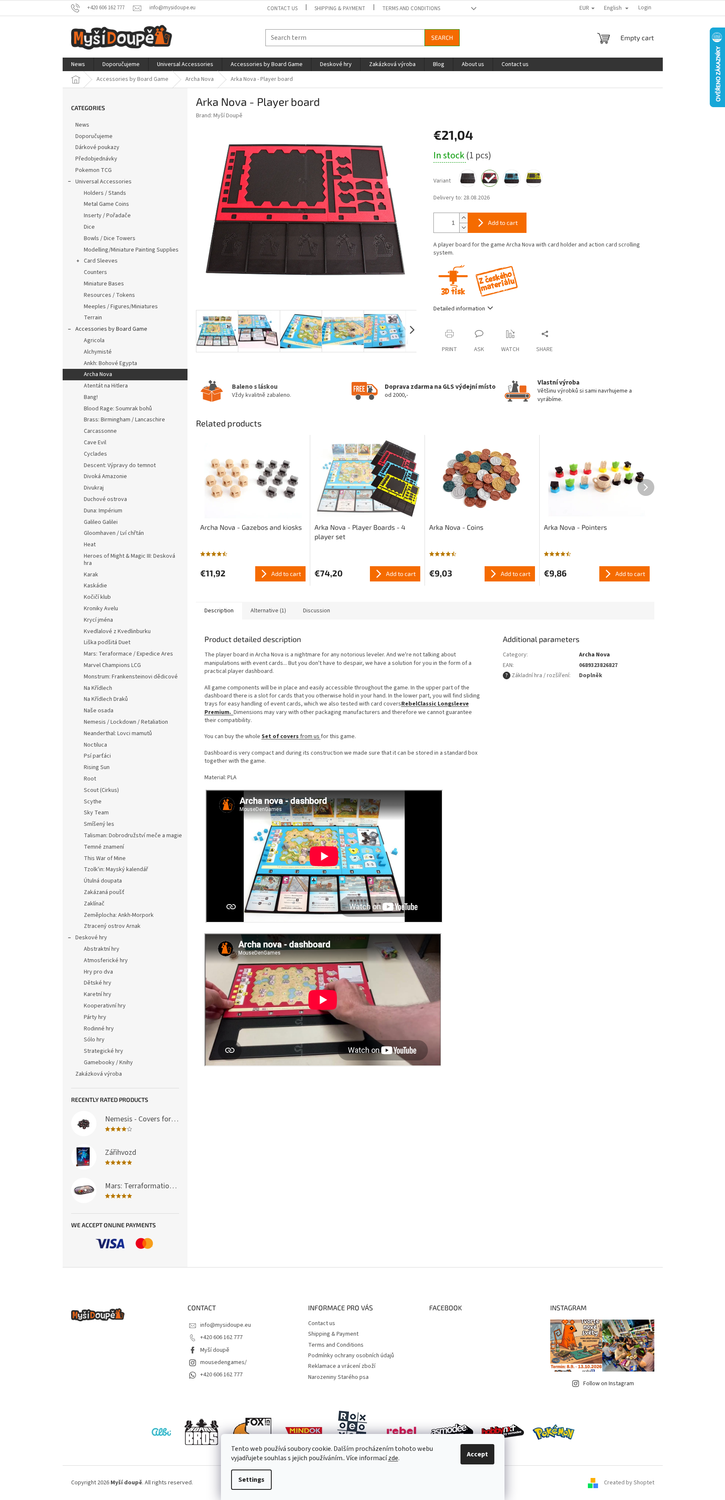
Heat (90, 544)
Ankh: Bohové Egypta (110, 363)
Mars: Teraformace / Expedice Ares (128, 654)
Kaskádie (95, 585)
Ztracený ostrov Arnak (112, 926)
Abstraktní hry (101, 949)
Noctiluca (95, 745)
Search (442, 37)
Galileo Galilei (101, 522)
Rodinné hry (99, 1028)
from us (291, 736)
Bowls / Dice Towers (109, 238)
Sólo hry (94, 1039)
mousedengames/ (223, 1362)
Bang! (91, 397)
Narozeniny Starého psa (338, 1377)
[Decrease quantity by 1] (463, 227)
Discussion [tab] (316, 610)
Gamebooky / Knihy (108, 1062)
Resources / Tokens (109, 295)
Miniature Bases (104, 284)
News (82, 125)
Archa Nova (98, 374)
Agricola (94, 340)
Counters (95, 272)
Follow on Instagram (608, 1383)
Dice (89, 227)
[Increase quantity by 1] (463, 218)
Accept (477, 1454)
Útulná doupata (103, 881)
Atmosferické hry (106, 960)
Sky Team (96, 812)
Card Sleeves (101, 261)
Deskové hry (91, 937)
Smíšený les (99, 824)
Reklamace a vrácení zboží (341, 1366)
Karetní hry (97, 994)
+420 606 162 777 (221, 1337)
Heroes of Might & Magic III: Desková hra (129, 559)
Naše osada (98, 710)
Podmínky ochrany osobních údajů (351, 1355)
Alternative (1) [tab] (268, 610)
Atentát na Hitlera (106, 386)
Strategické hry (103, 1051)
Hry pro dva (98, 972)
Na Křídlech (98, 688)
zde (393, 1458)
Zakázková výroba (98, 1074)
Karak (91, 574)
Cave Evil (95, 442)
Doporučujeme (94, 136)
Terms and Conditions (411, 8)
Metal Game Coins (106, 204)
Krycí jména (98, 620)
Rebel (409, 704)
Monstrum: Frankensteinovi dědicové (131, 677)
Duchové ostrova (105, 499)
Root (90, 779)
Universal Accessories (103, 181)
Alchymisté (98, 352)
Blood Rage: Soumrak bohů (118, 408)
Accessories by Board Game (111, 329)
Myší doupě (214, 1350)
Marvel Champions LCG (112, 665)
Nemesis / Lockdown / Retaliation (126, 722)
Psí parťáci (97, 756)
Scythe (93, 801)
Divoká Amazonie (105, 476)
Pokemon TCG (93, 170)
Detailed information (459, 308)
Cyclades (95, 454)
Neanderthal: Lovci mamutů (118, 733)
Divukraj (94, 488)
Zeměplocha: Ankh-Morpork (119, 915)
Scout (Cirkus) (101, 790)
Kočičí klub (97, 597)
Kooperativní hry (105, 1006)
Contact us (282, 8)
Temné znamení (104, 847)
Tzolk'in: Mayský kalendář (116, 869)
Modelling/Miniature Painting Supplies (131, 250)
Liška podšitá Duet (107, 642)
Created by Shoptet (629, 1482)
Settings (251, 1479)
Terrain (93, 317)
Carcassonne (100, 431)
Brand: (219, 115)
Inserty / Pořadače (107, 215)
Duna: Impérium (103, 510)
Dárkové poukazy (97, 147)
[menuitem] (78, 64)
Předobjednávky (96, 159)
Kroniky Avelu (101, 608)
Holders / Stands (105, 193)
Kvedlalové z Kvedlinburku (117, 631)
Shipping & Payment (339, 8)
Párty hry (95, 1017)
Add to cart (503, 222)
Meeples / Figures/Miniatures (121, 306)
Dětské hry (97, 983)
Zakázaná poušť (104, 892)
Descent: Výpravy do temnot (120, 465)
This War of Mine (105, 858)
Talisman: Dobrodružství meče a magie (133, 835)
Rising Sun (97, 767)
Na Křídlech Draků (106, 699)
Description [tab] (219, 610)
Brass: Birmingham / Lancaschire (124, 419)
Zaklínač (94, 903)
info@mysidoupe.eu (225, 1325)
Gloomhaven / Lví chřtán (114, 533)
